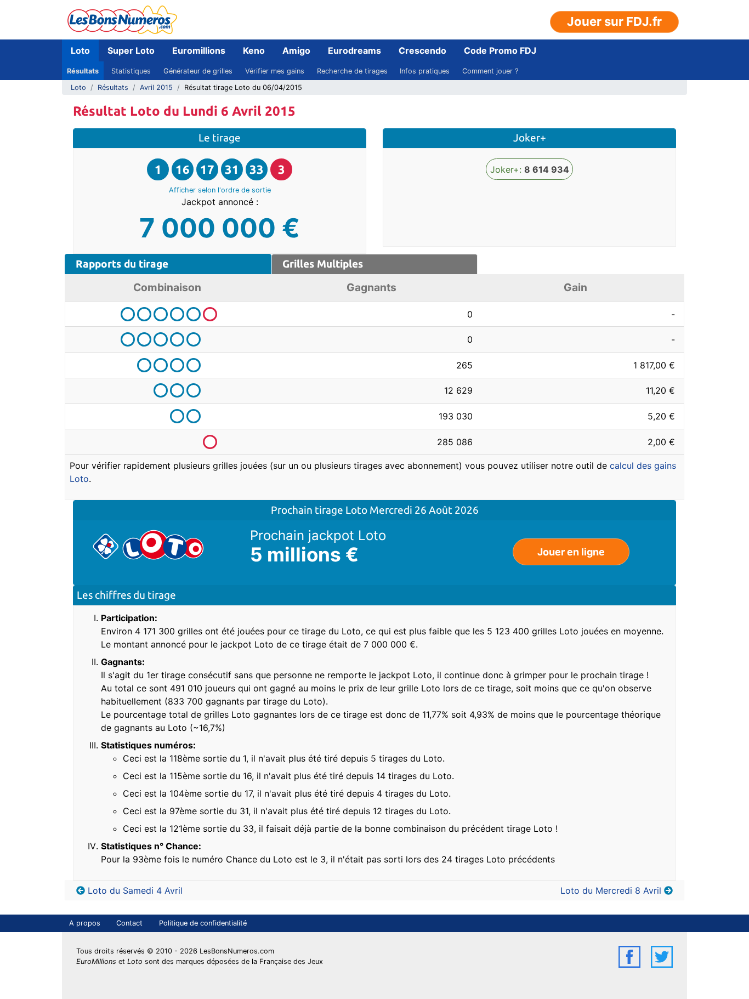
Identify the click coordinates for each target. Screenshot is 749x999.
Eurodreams (354, 50)
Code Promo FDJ (500, 50)
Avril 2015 (156, 87)
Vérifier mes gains (274, 71)
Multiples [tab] (322, 264)
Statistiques (131, 71)
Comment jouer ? (490, 71)
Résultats (83, 71)
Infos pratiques (425, 71)
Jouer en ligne (571, 552)
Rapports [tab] (122, 264)
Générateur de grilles (197, 71)
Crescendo (422, 50)
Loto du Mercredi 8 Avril (610, 890)
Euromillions (198, 50)
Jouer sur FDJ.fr (614, 21)
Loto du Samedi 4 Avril (135, 890)
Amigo (296, 50)
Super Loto (131, 50)
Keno (254, 50)
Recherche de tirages (352, 71)
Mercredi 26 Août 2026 (424, 510)
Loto (80, 50)
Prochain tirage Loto (320, 510)
